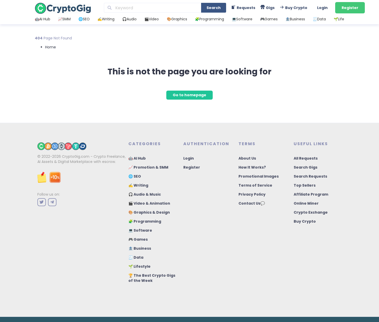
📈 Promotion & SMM (148, 167)
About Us (247, 158)
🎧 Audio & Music (144, 194)
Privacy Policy (252, 194)
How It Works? (252, 167)
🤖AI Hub (42, 19)
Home (50, 47)
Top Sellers (305, 185)
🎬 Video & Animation (149, 203)
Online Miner (306, 203)
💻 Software (140, 230)
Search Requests (310, 176)
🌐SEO (84, 19)
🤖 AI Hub (137, 158)
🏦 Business (139, 248)
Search (214, 7)
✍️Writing (105, 19)
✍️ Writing (138, 185)
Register (350, 7)
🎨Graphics (177, 19)
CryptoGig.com (75, 156)
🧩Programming (209, 19)
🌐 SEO (134, 176)
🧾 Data (135, 257)
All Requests (306, 158)
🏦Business (295, 19)
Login (322, 7)
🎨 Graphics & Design (149, 212)
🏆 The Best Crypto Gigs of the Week (151, 278)
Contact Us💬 (251, 203)
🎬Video (151, 19)
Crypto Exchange (311, 212)
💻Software (242, 19)
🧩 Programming (144, 221)
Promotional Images (258, 176)
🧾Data (319, 19)
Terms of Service (255, 185)
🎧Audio (129, 19)
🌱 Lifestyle (139, 266)
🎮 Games (138, 239)
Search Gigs (305, 167)
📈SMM (64, 19)
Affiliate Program (311, 194)
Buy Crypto (305, 221)
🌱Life (339, 19)
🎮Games (269, 19)
